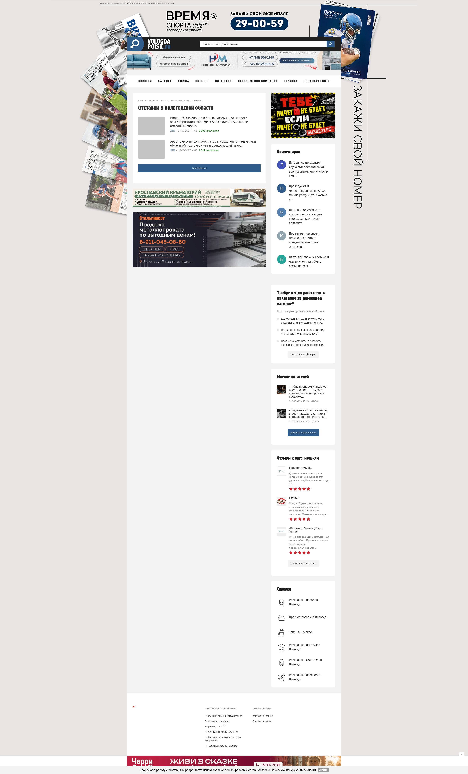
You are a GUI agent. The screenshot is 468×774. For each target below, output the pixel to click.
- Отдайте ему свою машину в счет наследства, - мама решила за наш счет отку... (308, 413)
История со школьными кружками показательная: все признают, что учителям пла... (308, 169)
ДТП (173, 130)
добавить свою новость (303, 432)
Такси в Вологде (300, 632)
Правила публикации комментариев (223, 716)
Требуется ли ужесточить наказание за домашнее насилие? (301, 298)
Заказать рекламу (262, 721)
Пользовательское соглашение (221, 746)
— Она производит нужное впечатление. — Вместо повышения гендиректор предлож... (308, 391)
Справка (284, 589)
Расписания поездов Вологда (303, 602)
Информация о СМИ (215, 726)
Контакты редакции (263, 716)
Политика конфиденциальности (221, 732)
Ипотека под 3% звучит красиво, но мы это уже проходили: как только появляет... (305, 216)
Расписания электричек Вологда (305, 662)
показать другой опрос (303, 354)
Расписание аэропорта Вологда (304, 677)
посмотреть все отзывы (303, 563)
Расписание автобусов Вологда (304, 647)
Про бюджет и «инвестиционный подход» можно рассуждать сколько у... (308, 192)
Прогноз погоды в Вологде (307, 617)
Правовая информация (217, 721)
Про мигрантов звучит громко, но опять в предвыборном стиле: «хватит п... (304, 240)
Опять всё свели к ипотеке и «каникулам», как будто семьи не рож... (309, 261)
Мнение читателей (293, 377)
